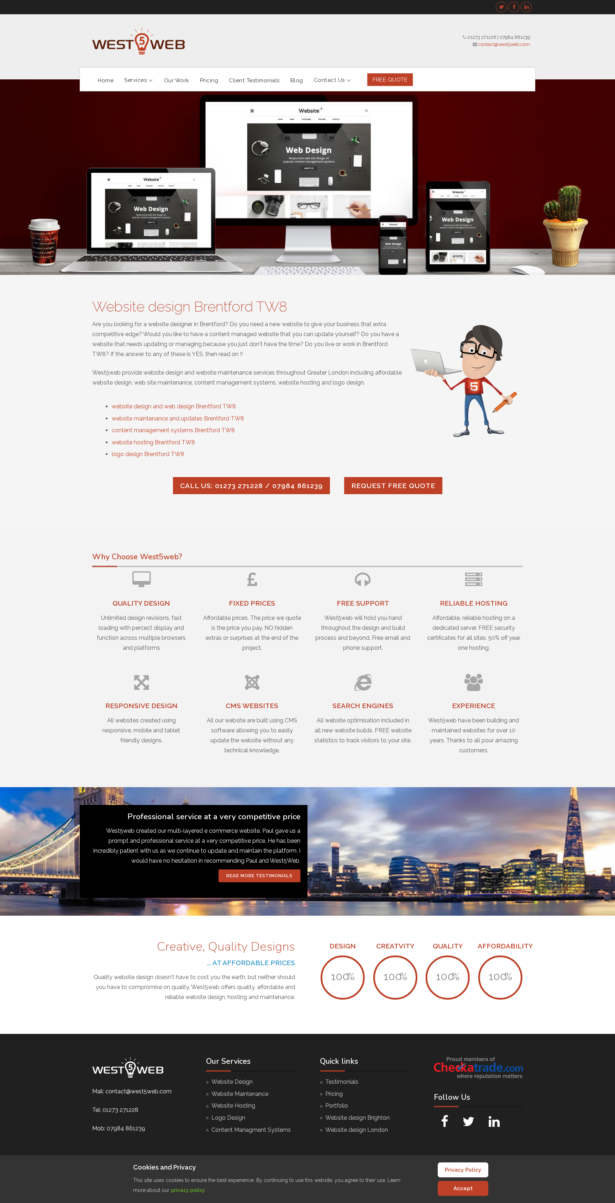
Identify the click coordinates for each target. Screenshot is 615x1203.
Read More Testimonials (259, 875)
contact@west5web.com (504, 44)
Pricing (209, 80)
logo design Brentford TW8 (148, 454)
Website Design (232, 1081)
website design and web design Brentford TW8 (174, 406)
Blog (296, 80)
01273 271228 (481, 37)
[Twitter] (501, 7)
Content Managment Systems (251, 1129)
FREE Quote (390, 79)
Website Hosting (233, 1105)
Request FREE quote (393, 486)
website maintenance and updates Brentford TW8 (178, 418)
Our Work (176, 80)
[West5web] (138, 40)
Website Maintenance (239, 1093)
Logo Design (228, 1117)
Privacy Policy (463, 1170)
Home (106, 80)
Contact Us (329, 80)
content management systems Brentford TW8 (173, 430)
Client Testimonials (254, 80)
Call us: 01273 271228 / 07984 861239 (251, 486)
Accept (463, 1188)
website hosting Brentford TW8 (153, 442)
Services (135, 80)
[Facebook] (514, 7)
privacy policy (188, 1190)
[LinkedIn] (526, 7)
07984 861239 (514, 37)
